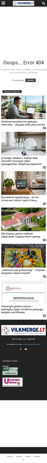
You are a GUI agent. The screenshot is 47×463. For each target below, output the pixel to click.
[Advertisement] (23, 31)
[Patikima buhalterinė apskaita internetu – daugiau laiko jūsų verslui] (23, 107)
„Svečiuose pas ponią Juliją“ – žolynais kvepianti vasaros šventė (23, 271)
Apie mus (10, 456)
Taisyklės (28, 456)
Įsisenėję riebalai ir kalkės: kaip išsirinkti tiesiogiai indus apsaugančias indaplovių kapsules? (21, 161)
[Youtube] (26, 349)
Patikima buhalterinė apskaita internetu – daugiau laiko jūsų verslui (23, 123)
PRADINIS (30, 80)
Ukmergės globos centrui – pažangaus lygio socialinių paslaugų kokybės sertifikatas (22, 309)
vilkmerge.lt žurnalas (10, 361)
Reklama (19, 456)
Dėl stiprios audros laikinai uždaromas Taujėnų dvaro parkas (20, 235)
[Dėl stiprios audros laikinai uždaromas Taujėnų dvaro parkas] (23, 219)
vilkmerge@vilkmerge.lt (31, 344)
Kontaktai (37, 456)
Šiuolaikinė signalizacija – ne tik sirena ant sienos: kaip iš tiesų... (19, 199)
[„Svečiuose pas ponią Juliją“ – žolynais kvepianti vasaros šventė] (23, 255)
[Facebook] (21, 349)
